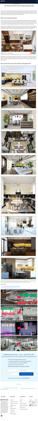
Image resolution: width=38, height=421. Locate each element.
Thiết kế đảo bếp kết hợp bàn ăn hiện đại (27, 388)
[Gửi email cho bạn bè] (20, 384)
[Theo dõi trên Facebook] (1, 416)
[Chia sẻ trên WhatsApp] (17, 384)
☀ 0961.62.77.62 (25, 378)
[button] (36, 1)
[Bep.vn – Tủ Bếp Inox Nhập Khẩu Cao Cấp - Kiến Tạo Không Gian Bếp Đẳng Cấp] (3, 1)
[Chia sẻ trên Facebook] (19, 384)
